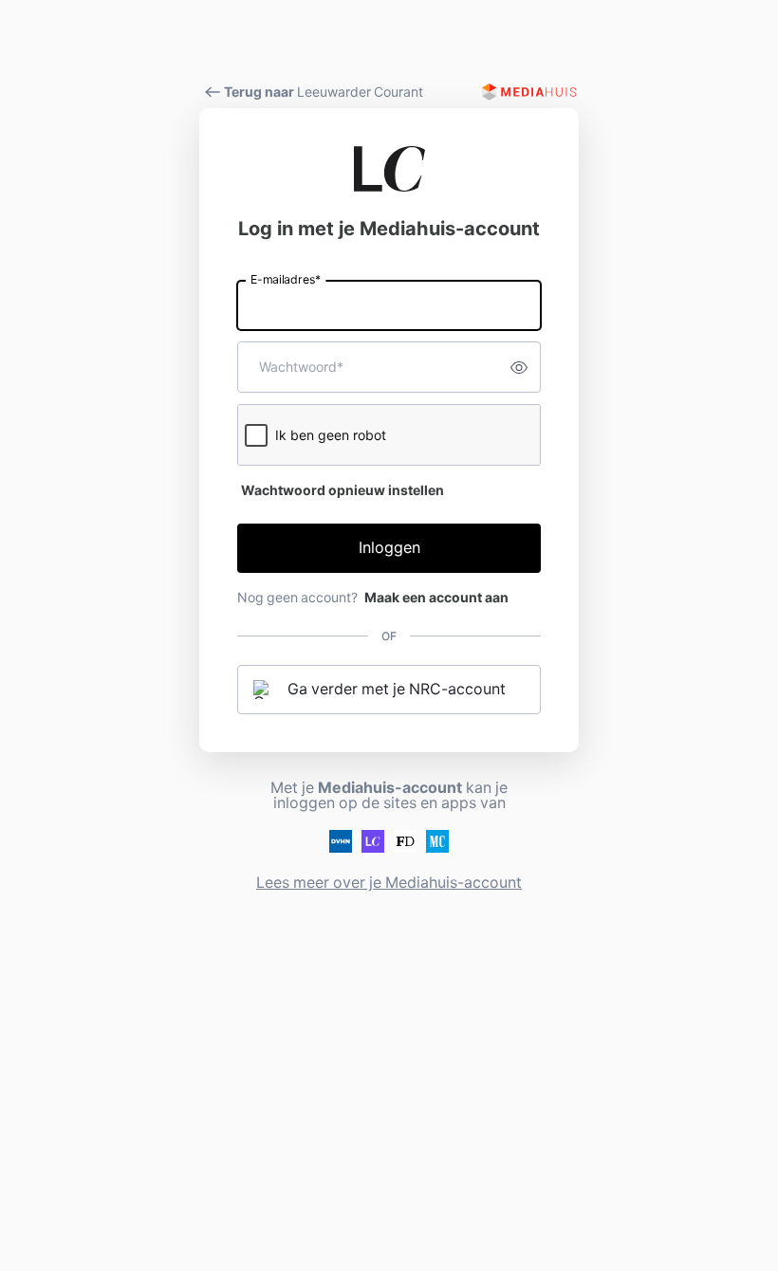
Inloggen (389, 548)
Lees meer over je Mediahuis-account (389, 883)
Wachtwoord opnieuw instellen (342, 490)
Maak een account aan (436, 597)
